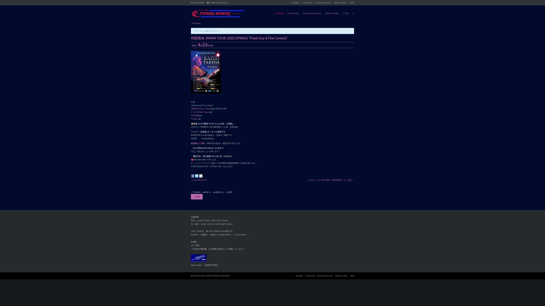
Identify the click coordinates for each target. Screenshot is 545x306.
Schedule (295, 3)
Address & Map (340, 3)
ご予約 (351, 3)
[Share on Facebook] (192, 176)
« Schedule (195, 23)
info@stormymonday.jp (218, 3)
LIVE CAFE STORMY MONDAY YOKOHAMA (213, 276)
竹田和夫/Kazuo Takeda (201, 108)
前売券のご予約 (198, 143)
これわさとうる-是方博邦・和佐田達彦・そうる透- (330, 180)
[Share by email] (201, 176)
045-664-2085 (198, 3)
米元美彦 (195, 115)
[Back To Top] (537, 299)
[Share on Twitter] (196, 176)
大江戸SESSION (199, 180)
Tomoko (195, 119)
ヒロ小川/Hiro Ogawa (200, 112)
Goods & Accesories (323, 3)
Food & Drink (307, 3)
